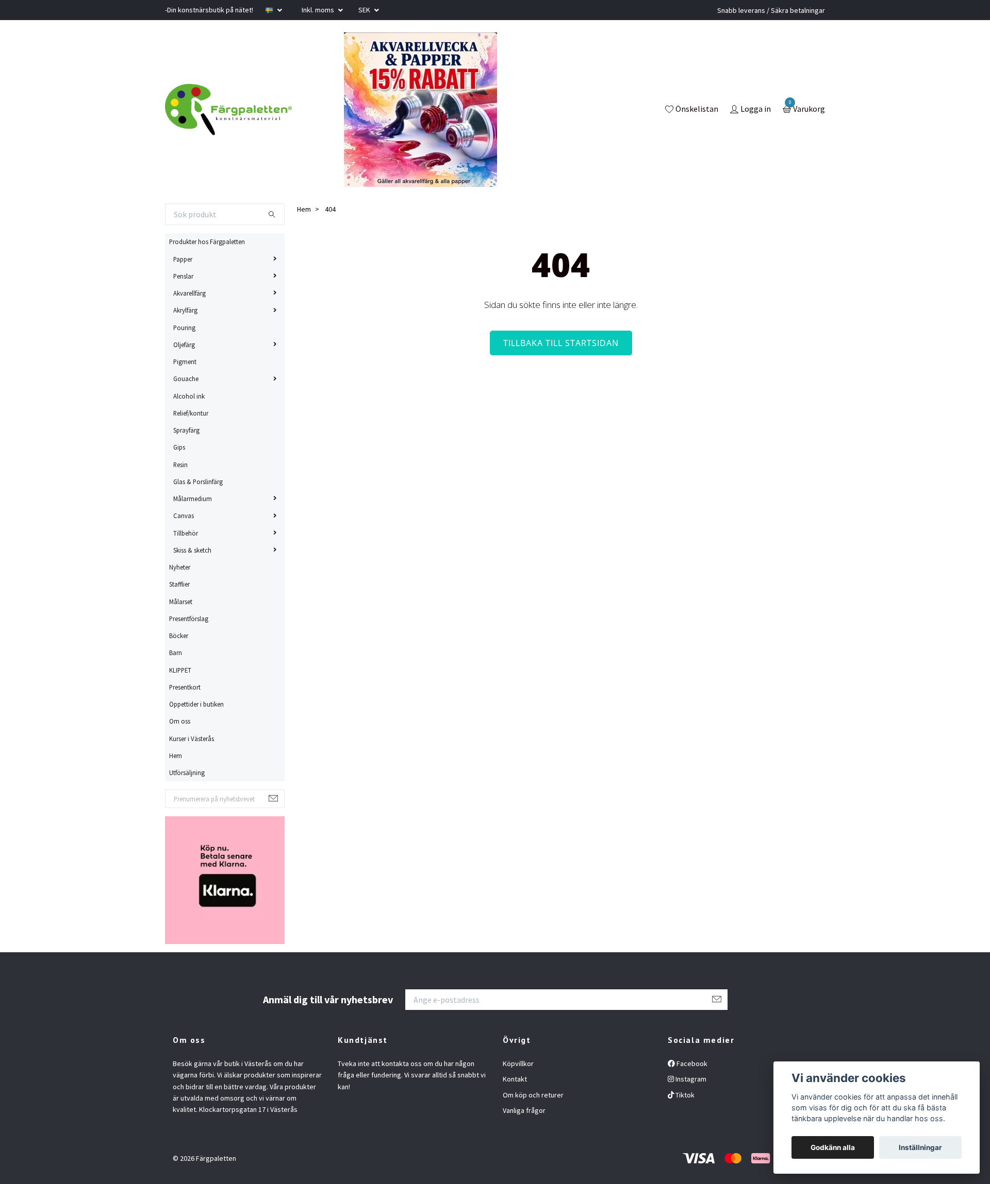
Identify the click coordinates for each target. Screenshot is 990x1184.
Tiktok (684, 1095)
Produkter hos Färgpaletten (207, 241)
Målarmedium (192, 498)
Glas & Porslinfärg (198, 481)
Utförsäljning (187, 772)
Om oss (179, 721)
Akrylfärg (185, 310)
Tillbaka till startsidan (561, 343)
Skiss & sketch (192, 550)
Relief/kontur (190, 413)
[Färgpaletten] (228, 109)
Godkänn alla (833, 1147)
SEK (365, 9)
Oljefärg (184, 344)
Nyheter (179, 567)
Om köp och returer (533, 1095)
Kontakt (515, 1079)
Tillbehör (185, 533)
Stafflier (179, 584)
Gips (179, 447)
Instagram (690, 1079)
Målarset (180, 601)
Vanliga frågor (524, 1110)
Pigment (184, 361)
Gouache (186, 378)
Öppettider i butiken (196, 704)
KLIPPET (180, 670)
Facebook (691, 1063)
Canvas (183, 515)
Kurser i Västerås (191, 738)
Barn (175, 652)
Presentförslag (188, 618)
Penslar (183, 276)
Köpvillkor (518, 1063)
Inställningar (920, 1147)
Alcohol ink (189, 396)
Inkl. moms (319, 9)
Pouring (184, 327)
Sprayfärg (186, 430)
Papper (182, 259)
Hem (175, 755)
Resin (180, 464)
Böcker (178, 635)
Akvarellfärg (189, 293)
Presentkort (185, 687)
